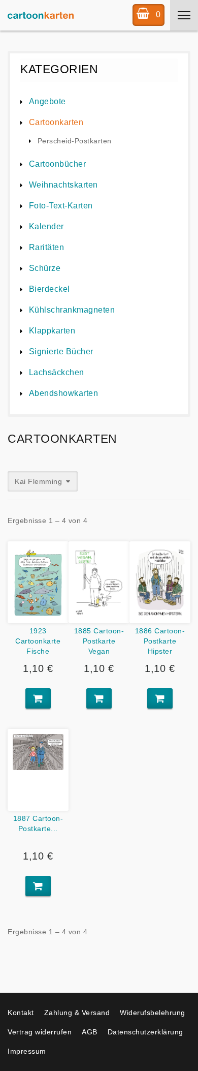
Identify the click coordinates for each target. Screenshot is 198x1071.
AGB (89, 1032)
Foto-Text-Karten (61, 205)
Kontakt (21, 1012)
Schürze (44, 268)
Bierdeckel (49, 289)
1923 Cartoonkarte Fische (37, 641)
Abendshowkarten (63, 393)
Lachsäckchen (56, 372)
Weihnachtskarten (63, 184)
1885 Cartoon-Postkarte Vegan (99, 641)
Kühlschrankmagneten (72, 309)
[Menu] (184, 15)
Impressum (27, 1051)
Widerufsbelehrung (152, 1012)
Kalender (46, 226)
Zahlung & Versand (77, 1012)
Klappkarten (52, 330)
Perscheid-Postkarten (75, 141)
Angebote (47, 101)
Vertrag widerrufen (40, 1032)
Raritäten (46, 247)
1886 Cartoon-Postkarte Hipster (160, 641)
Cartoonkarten (56, 122)
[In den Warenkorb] (38, 698)
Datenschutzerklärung (145, 1032)
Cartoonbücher (57, 164)
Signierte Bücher (61, 351)
